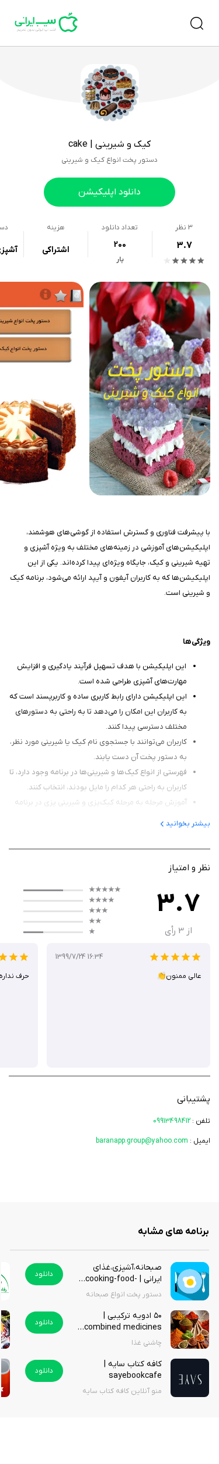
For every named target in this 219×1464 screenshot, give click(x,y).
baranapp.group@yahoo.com (142, 1141)
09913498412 (171, 1121)
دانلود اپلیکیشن (109, 192)
